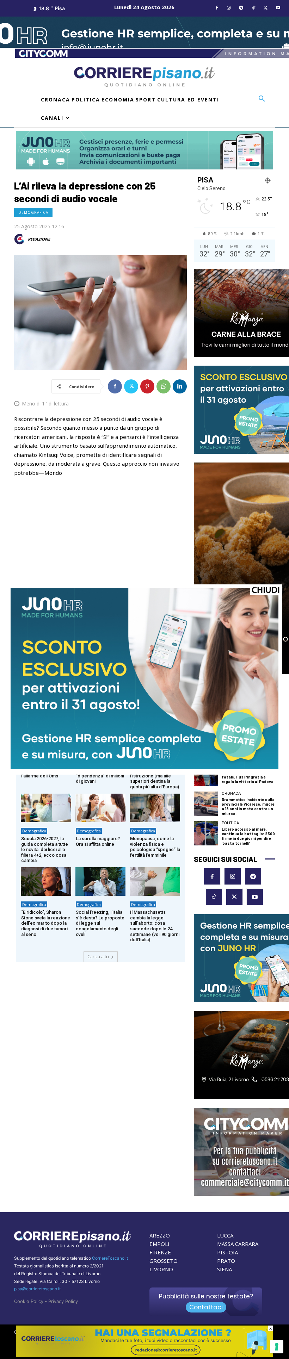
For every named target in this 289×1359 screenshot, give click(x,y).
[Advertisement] (100, 535)
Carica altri (98, 957)
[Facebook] (216, 8)
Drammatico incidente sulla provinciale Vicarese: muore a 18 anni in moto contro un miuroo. (248, 806)
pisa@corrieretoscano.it (37, 1288)
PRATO (226, 1260)
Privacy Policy (63, 1301)
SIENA (224, 1269)
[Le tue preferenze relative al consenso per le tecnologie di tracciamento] (276, 1346)
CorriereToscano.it (110, 1258)
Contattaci (206, 1307)
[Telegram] (241, 8)
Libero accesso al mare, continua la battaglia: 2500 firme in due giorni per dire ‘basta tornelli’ (248, 836)
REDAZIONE (39, 239)
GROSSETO (163, 1260)
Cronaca (231, 793)
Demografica (33, 212)
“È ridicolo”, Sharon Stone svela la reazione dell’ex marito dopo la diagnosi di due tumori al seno (45, 923)
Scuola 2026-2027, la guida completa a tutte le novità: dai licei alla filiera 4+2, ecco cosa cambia (44, 849)
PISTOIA (227, 1252)
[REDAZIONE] (20, 239)
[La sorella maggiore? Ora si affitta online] (100, 808)
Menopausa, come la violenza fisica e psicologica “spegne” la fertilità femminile (155, 847)
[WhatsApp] (163, 386)
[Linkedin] (180, 386)
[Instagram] (229, 8)
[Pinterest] (147, 386)
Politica (230, 823)
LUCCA (225, 1235)
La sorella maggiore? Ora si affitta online (98, 841)
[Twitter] (265, 8)
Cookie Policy (28, 1301)
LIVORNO (161, 1269)
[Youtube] (278, 8)
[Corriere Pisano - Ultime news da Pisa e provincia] (144, 77)
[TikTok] (253, 8)
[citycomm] (144, 1355)
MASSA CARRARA (237, 1243)
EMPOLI (159, 1243)
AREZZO (159, 1235)
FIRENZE (160, 1252)
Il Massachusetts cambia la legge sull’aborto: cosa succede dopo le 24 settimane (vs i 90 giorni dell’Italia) (154, 926)
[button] (261, 99)
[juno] (144, 767)
